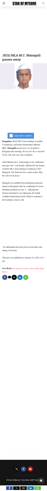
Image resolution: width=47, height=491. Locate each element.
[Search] (42, 3)
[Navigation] (3, 3)
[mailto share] (14, 277)
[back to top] (41, 480)
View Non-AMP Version (31, 480)
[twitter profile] (16, 469)
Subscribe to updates (23, 136)
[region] (23, 29)
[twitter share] (9, 277)
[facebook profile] (23, 469)
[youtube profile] (30, 469)
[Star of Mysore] (24, 2)
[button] (9, 488)
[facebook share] (4, 277)
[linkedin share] (20, 277)
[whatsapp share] (25, 277)
